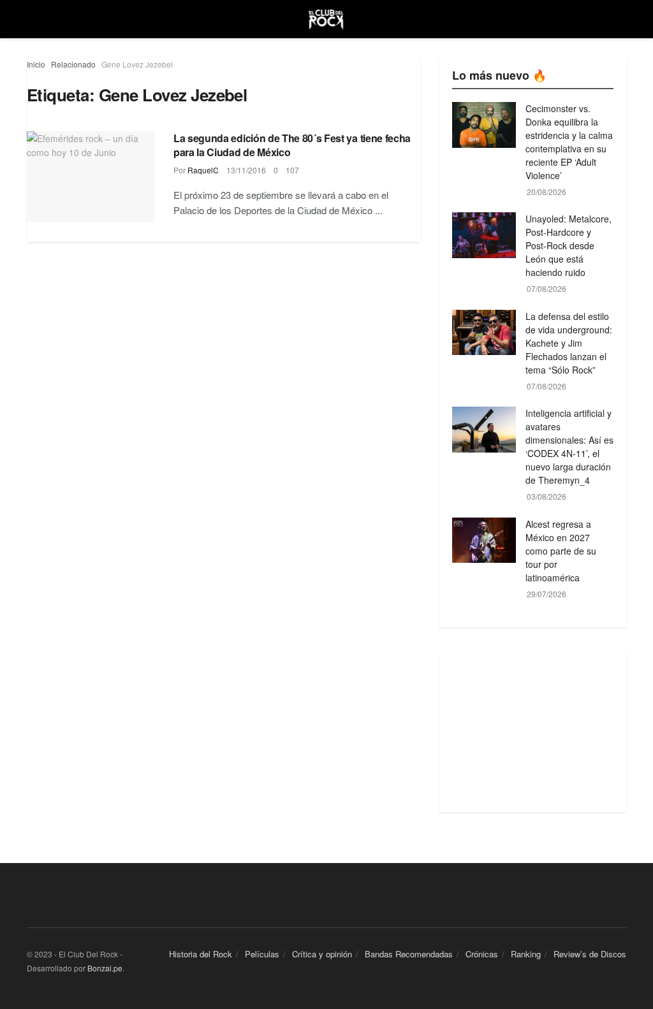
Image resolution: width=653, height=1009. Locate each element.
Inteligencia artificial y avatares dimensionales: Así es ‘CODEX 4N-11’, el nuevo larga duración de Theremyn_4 (569, 446)
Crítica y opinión (322, 954)
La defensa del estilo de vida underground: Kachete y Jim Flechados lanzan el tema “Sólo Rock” (568, 343)
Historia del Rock (200, 954)
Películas (262, 954)
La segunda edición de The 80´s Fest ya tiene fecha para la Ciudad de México (292, 145)
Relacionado (73, 64)
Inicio (36, 64)
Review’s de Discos (590, 954)
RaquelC (203, 169)
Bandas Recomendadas (409, 954)
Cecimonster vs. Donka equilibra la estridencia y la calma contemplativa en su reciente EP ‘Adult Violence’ (569, 142)
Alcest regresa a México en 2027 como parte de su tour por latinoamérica (560, 551)
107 (292, 169)
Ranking (526, 954)
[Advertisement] (532, 732)
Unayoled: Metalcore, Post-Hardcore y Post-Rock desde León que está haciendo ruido (568, 245)
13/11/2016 (246, 169)
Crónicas (482, 954)
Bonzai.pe (104, 967)
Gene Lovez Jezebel (137, 64)
